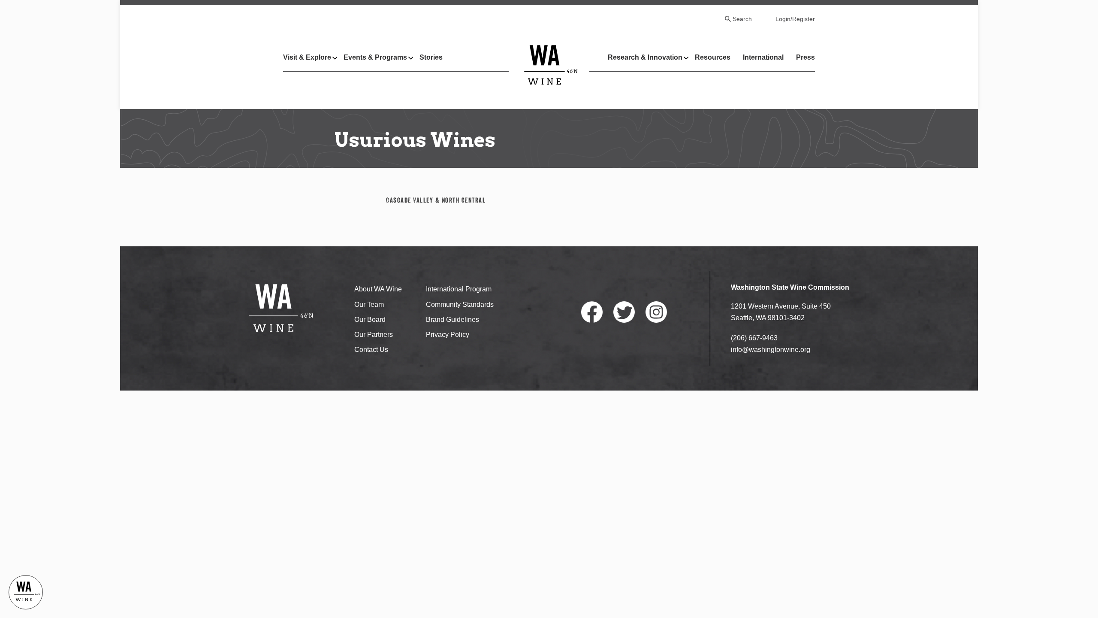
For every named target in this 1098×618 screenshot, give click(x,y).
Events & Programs (375, 57)
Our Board (370, 319)
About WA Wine (378, 289)
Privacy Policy (447, 334)
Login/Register (795, 18)
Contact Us (371, 349)
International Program (459, 289)
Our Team (369, 304)
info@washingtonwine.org (770, 349)
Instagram (656, 312)
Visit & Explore (307, 57)
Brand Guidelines (452, 319)
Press (805, 57)
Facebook (592, 312)
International (763, 57)
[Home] (551, 64)
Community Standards (460, 304)
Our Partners (373, 334)
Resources (712, 57)
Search (742, 18)
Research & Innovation (645, 57)
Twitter (624, 312)
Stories (431, 57)
